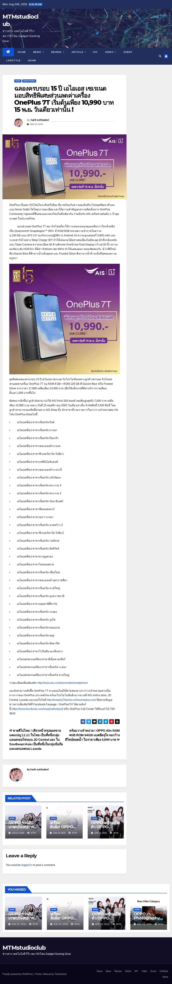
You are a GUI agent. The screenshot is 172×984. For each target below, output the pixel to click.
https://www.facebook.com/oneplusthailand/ (37, 708)
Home (22, 52)
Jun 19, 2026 (60, 924)
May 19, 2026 (144, 924)
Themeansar (60, 974)
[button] (160, 56)
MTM (33, 833)
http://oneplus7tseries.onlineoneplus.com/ (71, 699)
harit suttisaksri (40, 119)
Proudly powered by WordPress (18, 974)
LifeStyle (13, 60)
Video (109, 52)
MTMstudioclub (24, 947)
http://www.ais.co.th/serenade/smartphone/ (62, 682)
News (37, 52)
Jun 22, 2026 (19, 924)
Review (56, 52)
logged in (26, 865)
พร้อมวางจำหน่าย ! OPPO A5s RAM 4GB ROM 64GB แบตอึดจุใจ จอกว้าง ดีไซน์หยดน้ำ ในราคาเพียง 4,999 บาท (92, 735)
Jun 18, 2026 (102, 924)
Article (78, 52)
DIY (95, 52)
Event (128, 52)
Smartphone (29, 81)
